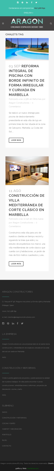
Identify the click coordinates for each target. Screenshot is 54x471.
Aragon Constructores (19, 103)
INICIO (4, 412)
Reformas (37, 99)
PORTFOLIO (6, 435)
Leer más (16, 140)
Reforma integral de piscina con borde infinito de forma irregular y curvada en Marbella (26, 80)
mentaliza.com (33, 468)
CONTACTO (6, 446)
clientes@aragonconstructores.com (21, 317)
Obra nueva (38, 219)
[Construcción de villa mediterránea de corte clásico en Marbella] (27, 170)
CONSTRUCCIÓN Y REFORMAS (14, 418)
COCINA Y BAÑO (8, 423)
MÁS (4, 357)
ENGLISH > (28, 13)
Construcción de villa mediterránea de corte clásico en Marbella (26, 205)
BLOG (4, 440)
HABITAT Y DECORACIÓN (12, 429)
